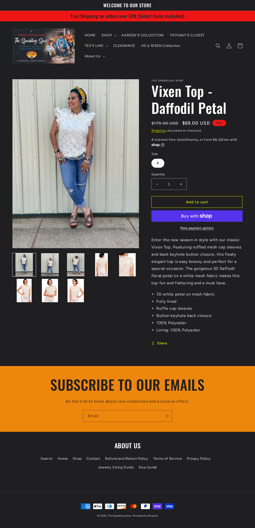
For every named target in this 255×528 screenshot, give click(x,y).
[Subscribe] (166, 416)
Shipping (158, 130)
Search (47, 458)
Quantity (158, 174)
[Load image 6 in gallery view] (24, 290)
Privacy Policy (198, 458)
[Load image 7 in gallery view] (50, 290)
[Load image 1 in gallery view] (24, 265)
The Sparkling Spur (120, 515)
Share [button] (162, 343)
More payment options (197, 228)
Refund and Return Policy (126, 458)
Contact (93, 458)
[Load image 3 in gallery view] (75, 265)
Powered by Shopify (145, 515)
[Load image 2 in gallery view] (50, 265)
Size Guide (148, 467)
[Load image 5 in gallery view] (127, 265)
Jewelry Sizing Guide (116, 467)
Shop (77, 458)
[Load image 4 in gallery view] (101, 265)
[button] (109, 35)
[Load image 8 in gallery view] (75, 290)
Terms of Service (167, 458)
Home (63, 458)
